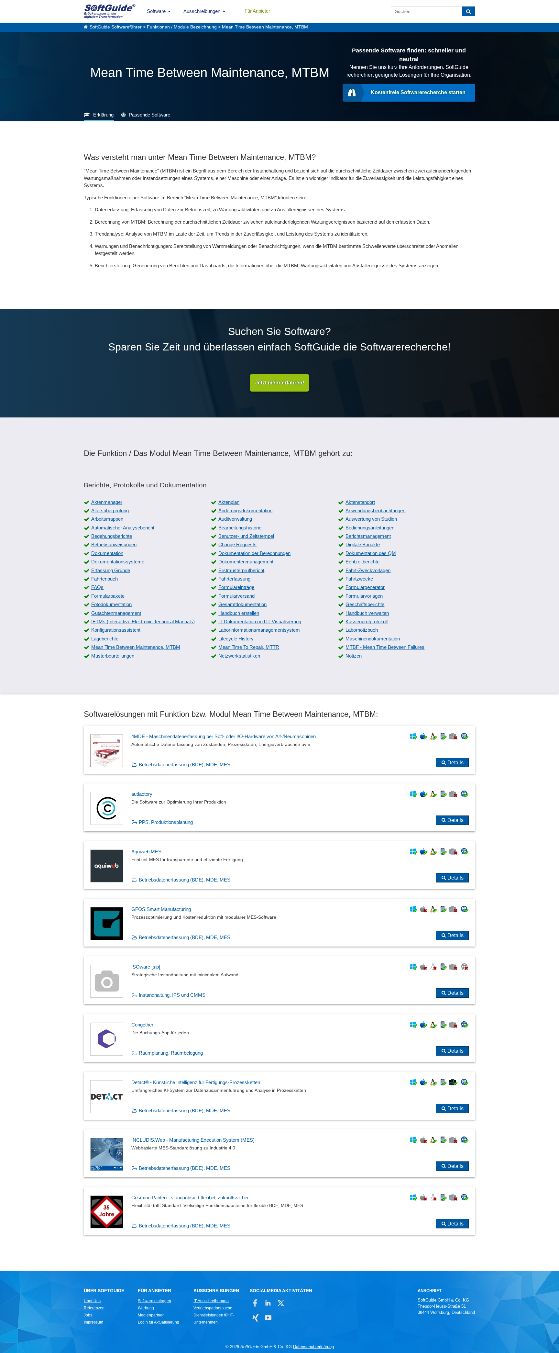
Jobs (88, 1315)
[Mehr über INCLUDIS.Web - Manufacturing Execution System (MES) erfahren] (279, 1153)
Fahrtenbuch (104, 579)
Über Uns (92, 1301)
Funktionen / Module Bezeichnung (182, 27)
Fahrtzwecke (359, 579)
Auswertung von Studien (371, 519)
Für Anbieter (257, 11)
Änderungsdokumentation (245, 510)
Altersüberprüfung (110, 510)
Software (156, 11)
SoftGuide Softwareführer (116, 27)
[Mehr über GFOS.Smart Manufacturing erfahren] (279, 923)
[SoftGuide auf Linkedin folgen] (268, 1303)
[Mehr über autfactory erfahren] (279, 807)
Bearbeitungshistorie (239, 527)
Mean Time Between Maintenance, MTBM (265, 27)
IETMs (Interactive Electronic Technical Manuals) (143, 621)
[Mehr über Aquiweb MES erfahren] (279, 865)
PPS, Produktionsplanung (166, 822)
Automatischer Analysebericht (122, 527)
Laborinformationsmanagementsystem (259, 630)
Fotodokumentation (111, 604)
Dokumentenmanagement (245, 561)
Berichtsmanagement (368, 536)
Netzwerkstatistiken (239, 656)
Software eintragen (154, 1301)
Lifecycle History (236, 638)
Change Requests (237, 544)
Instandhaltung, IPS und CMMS (172, 995)
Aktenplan (228, 502)
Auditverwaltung (235, 519)
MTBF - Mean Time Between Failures (384, 647)
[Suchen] (468, 11)
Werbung (146, 1308)
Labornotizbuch (361, 630)
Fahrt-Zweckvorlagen (367, 570)
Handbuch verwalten (367, 613)
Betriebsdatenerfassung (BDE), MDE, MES (184, 764)
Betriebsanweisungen (114, 544)
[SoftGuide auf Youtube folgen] (268, 1317)
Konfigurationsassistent (115, 630)
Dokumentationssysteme (117, 561)
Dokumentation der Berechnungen (254, 553)
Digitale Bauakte (362, 544)
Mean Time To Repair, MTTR (248, 647)
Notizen (353, 656)
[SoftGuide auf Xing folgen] (255, 1317)
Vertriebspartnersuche (212, 1308)
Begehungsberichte (111, 536)
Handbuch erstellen (238, 613)
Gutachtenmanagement (116, 613)
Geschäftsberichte (364, 604)
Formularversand (236, 596)
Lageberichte (104, 638)
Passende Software (149, 114)
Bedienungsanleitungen (369, 527)
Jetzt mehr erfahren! (279, 382)
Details (455, 762)
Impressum (93, 1322)
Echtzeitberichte (362, 561)
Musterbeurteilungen (112, 656)
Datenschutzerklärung (313, 1346)
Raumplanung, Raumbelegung (171, 1053)
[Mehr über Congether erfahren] (279, 1038)
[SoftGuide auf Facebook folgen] (255, 1303)
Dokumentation (107, 553)
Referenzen (94, 1308)
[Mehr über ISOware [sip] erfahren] (279, 980)
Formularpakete (108, 596)
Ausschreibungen (201, 11)
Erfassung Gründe (110, 570)
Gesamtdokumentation (242, 604)
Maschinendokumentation (372, 638)
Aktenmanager (106, 502)
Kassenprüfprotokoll (366, 621)
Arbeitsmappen (107, 519)
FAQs (97, 587)
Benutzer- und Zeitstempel (246, 536)
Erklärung (103, 114)
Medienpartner (151, 1315)
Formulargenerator (365, 587)
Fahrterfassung (234, 579)
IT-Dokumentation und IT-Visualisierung (259, 621)
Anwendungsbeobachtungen (375, 510)
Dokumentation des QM (370, 553)
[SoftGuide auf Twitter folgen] (280, 1303)
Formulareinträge (236, 587)
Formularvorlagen (364, 596)
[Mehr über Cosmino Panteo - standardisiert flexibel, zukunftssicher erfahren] (279, 1211)
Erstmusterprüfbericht (241, 570)
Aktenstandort (360, 502)
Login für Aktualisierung (158, 1322)
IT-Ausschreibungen (211, 1301)
